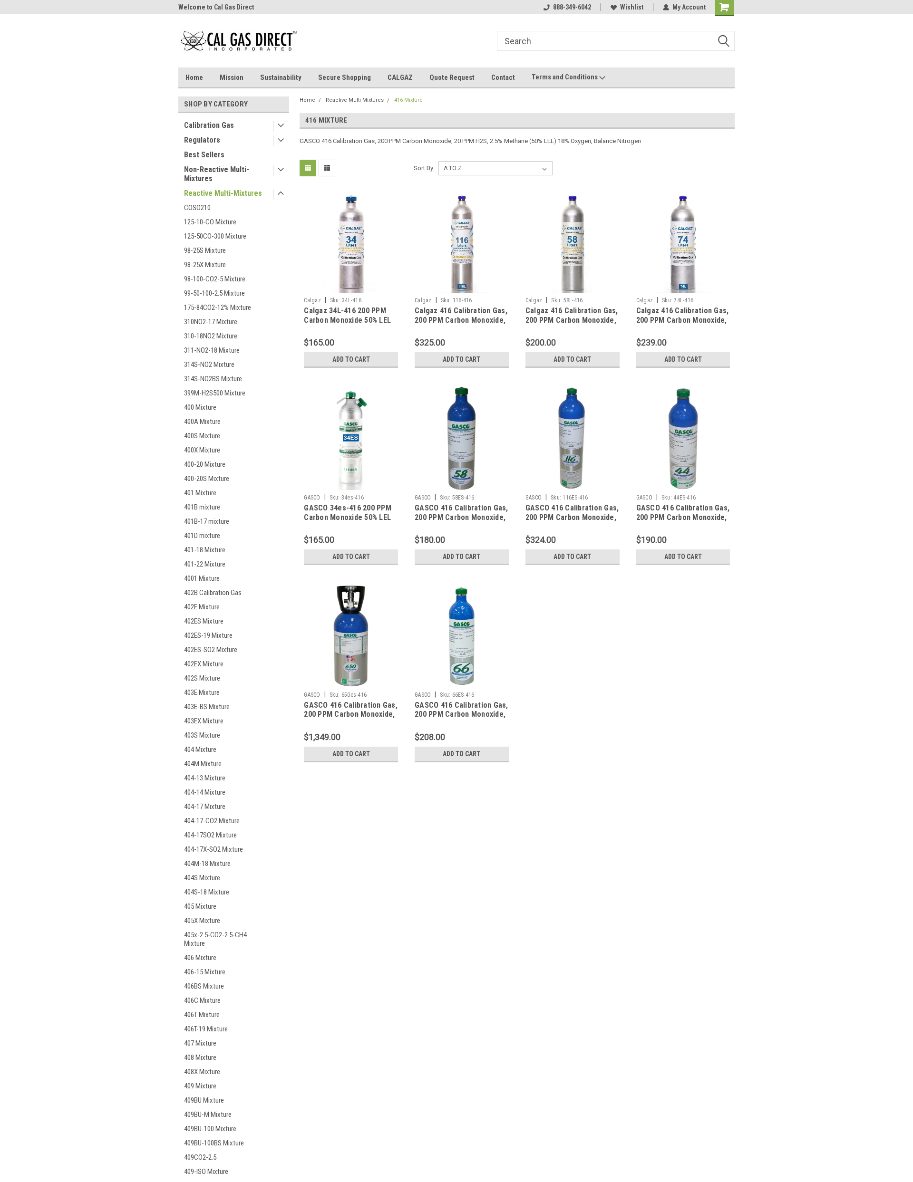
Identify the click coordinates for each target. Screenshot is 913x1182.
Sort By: (424, 168)
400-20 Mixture (204, 464)
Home (194, 77)
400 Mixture (200, 407)
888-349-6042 (572, 7)
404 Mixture (200, 749)
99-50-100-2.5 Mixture (214, 293)
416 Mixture (408, 100)
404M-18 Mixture (207, 863)
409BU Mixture (204, 1100)
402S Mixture (202, 678)
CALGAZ (400, 77)
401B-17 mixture (206, 521)
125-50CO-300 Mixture (215, 236)
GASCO (312, 497)
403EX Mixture (203, 721)
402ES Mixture (203, 621)
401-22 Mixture (204, 564)
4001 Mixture (202, 578)
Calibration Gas (209, 125)
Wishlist (631, 7)
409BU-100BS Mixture (214, 1143)
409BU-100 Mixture (210, 1128)
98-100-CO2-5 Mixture (214, 279)
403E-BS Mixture (207, 706)
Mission (231, 77)
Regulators (202, 139)
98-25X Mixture (205, 264)
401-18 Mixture (204, 550)
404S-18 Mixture (206, 892)
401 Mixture (200, 493)
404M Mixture (203, 763)
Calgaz (312, 300)
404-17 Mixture (204, 806)
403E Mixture (202, 692)
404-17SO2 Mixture (210, 835)
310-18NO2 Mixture (210, 336)
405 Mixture (200, 906)
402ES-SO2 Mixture (210, 649)
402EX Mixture (203, 664)
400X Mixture (202, 450)
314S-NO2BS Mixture (213, 379)
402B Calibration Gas (213, 592)
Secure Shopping (344, 77)
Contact (503, 77)
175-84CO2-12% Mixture (217, 307)
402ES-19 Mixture (208, 635)
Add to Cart (351, 359)
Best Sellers (204, 154)
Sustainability (280, 77)
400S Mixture (202, 436)
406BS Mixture (204, 986)
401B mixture (202, 507)
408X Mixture (202, 1071)
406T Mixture (202, 1014)
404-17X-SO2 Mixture (213, 849)
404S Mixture (202, 878)
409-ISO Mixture (206, 1171)
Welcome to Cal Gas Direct (216, 7)
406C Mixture (202, 1000)
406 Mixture (200, 957)
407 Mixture (200, 1043)
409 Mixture (200, 1086)
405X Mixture (202, 920)
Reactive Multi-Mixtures (223, 193)
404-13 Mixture (204, 778)
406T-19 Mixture (206, 1029)
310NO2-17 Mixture (210, 321)
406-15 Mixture (204, 972)
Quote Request (452, 77)
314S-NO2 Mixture (209, 364)
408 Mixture (200, 1057)
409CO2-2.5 (200, 1157)
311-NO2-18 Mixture (212, 350)
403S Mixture (202, 735)
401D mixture (202, 535)
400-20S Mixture (206, 478)
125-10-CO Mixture (210, 222)
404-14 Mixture (204, 792)
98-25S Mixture (205, 250)
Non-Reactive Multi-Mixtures (216, 174)
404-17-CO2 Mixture (212, 821)
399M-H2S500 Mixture (214, 393)
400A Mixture (202, 421)
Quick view (351, 285)
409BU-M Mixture (208, 1114)
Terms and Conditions (565, 77)
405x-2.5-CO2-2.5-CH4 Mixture (215, 939)
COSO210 (197, 207)
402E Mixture (202, 607)
